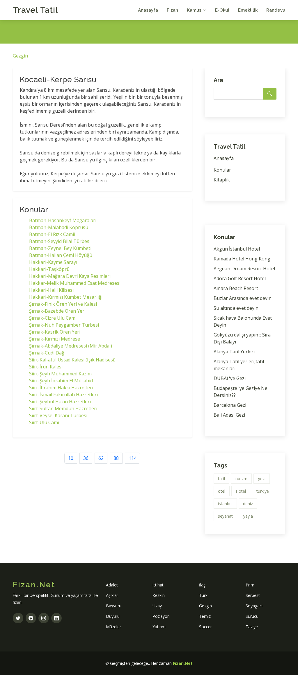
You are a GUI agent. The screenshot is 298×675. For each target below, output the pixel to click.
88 (116, 458)
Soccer (205, 626)
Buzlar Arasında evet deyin (243, 298)
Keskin (158, 595)
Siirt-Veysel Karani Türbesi (58, 415)
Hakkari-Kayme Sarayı (53, 262)
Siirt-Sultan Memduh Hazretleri (63, 408)
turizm (241, 478)
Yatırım (159, 626)
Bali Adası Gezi (229, 415)
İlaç (202, 585)
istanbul (225, 503)
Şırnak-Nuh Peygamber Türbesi (64, 325)
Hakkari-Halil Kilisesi (51, 290)
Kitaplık (222, 180)
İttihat (158, 585)
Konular (222, 170)
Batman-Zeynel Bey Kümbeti (60, 248)
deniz (248, 503)
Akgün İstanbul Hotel (237, 249)
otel (221, 491)
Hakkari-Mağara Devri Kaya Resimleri (70, 276)
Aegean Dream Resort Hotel (244, 268)
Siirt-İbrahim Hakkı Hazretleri (61, 387)
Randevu (275, 10)
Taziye (252, 626)
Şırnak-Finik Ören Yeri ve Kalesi (63, 304)
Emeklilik (248, 10)
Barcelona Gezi (230, 405)
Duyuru (113, 616)
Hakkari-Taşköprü (49, 269)
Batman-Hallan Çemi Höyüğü (60, 255)
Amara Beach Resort (236, 288)
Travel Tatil (35, 10)
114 (132, 458)
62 (101, 458)
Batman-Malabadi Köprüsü (58, 227)
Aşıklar (112, 595)
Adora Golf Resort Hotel (240, 278)
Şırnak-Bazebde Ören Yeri (57, 311)
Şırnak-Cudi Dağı (47, 353)
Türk (203, 595)
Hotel (241, 491)
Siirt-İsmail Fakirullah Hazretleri (63, 394)
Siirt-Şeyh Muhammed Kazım (60, 373)
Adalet (112, 585)
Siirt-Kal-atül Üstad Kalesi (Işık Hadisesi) (72, 360)
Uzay (157, 606)
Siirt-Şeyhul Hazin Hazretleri (60, 401)
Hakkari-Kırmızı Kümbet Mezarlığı (65, 297)
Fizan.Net (183, 663)
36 (85, 458)
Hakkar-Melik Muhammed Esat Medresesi (74, 283)
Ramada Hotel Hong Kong (242, 258)
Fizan (172, 10)
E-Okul (222, 10)
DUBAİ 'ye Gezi (230, 378)
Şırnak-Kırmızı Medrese (54, 339)
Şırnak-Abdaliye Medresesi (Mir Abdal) (70, 346)
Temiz (205, 616)
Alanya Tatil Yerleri (234, 351)
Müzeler (113, 626)
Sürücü (252, 616)
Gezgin (20, 56)
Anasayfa (148, 10)
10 (70, 458)
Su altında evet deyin (236, 308)
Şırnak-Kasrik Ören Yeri (54, 332)
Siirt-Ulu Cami (44, 422)
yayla (248, 516)
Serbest (253, 595)
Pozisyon (161, 616)
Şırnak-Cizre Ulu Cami (53, 318)
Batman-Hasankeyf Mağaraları (62, 220)
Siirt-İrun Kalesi (46, 366)
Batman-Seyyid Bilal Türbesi (60, 241)
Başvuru (113, 606)
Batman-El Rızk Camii (52, 234)
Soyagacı (254, 606)
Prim (250, 585)
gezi (261, 478)
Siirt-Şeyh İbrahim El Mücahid (61, 380)
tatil (221, 478)
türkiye (262, 491)
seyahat (225, 516)
